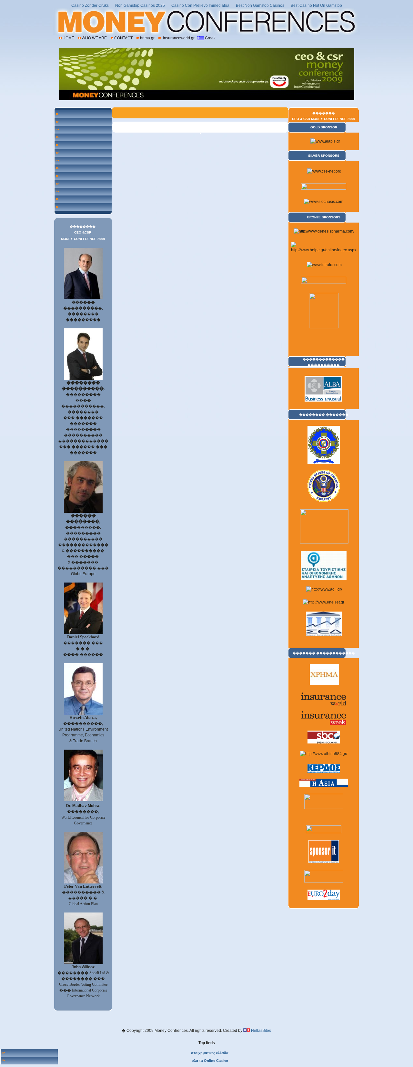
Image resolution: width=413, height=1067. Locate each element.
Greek (210, 38)
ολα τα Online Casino (210, 1060)
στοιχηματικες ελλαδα (209, 1053)
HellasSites (261, 1030)
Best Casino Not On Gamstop (316, 5)
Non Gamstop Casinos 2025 (140, 5)
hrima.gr (147, 38)
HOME (68, 38)
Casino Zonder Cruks (90, 5)
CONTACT (123, 38)
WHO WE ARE (94, 38)
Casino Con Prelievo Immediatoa (200, 5)
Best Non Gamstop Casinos (260, 5)
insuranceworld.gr (178, 38)
